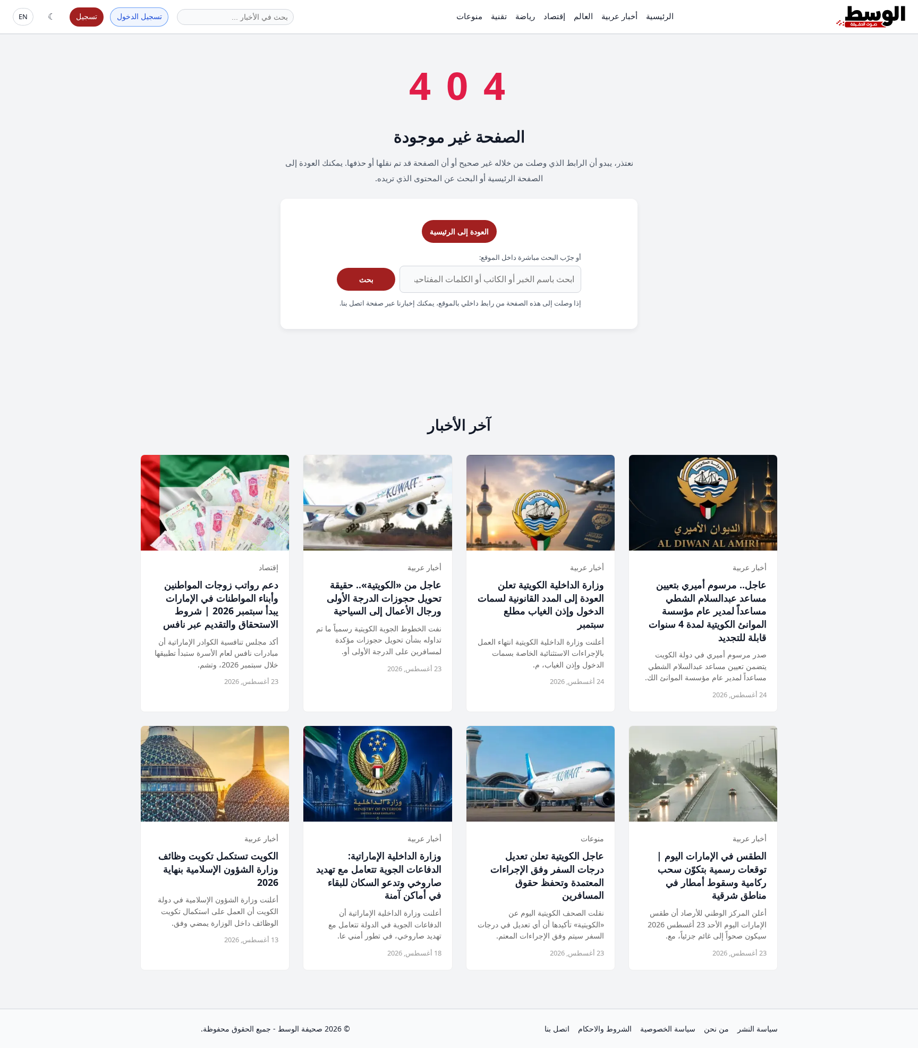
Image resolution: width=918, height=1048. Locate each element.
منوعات (469, 16)
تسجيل (86, 16)
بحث (366, 279)
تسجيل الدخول (139, 16)
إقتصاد (554, 16)
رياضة (525, 16)
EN (23, 16)
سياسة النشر (757, 1029)
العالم (583, 16)
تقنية (499, 16)
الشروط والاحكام (605, 1029)
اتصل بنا (557, 1029)
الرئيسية (660, 16)
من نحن (716, 1029)
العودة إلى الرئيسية (459, 231)
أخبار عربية (619, 16)
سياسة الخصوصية (667, 1029)
